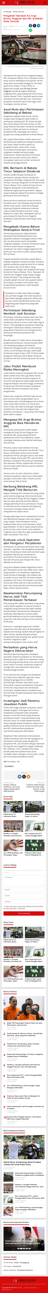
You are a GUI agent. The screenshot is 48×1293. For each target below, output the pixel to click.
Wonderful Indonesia (25, 1270)
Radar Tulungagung (21, 1262)
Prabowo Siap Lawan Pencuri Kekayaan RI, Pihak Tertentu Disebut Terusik (33, 854)
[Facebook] (19, 777)
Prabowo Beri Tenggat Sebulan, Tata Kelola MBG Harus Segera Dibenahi (24, 1118)
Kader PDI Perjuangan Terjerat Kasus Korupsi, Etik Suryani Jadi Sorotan (24, 1024)
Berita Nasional (8, 29)
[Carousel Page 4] (27, 1248)
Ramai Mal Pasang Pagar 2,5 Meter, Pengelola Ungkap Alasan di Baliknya (32, 815)
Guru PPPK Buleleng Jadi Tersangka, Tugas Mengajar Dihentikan (12, 854)
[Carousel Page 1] (18, 1248)
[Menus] (3, 2)
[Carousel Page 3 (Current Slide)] (24, 1248)
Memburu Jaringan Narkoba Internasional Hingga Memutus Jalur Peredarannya (12, 835)
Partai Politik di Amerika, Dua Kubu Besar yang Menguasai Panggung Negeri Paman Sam (23, 1242)
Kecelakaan (9, 766)
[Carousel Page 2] (21, 1248)
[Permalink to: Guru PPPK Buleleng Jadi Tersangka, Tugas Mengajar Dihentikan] (13, 845)
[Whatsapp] (30, 30)
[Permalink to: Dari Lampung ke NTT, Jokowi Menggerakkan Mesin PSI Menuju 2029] (35, 826)
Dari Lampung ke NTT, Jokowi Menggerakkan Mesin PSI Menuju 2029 (33, 835)
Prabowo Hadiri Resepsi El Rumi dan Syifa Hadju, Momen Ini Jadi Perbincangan (35, 787)
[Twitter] (24, 777)
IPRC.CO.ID (18, 1288)
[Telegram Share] (38, 25)
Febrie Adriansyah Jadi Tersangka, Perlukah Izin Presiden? (25, 1107)
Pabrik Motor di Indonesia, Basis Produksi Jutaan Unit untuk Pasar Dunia (11, 815)
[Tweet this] (34, 25)
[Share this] (30, 25)
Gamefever (17, 1266)
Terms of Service (30, 1287)
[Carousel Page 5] (29, 1248)
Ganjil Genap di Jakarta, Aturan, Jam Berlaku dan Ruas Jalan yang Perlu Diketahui (25, 1034)
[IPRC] (24, 2)
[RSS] (28, 777)
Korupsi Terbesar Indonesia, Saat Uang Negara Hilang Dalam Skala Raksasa (11, 787)
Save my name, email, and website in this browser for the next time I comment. (23, 907)
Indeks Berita (6, 1290)
